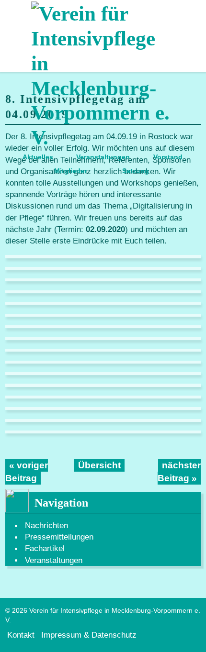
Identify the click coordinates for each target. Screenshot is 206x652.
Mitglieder (70, 171)
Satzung (135, 171)
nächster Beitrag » (179, 471)
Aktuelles (38, 157)
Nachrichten (46, 525)
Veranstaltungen (103, 157)
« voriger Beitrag (26, 471)
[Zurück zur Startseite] (103, 75)
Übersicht (99, 465)
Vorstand (168, 157)
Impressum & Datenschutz (89, 634)
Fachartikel (45, 548)
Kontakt (20, 634)
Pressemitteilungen (59, 536)
